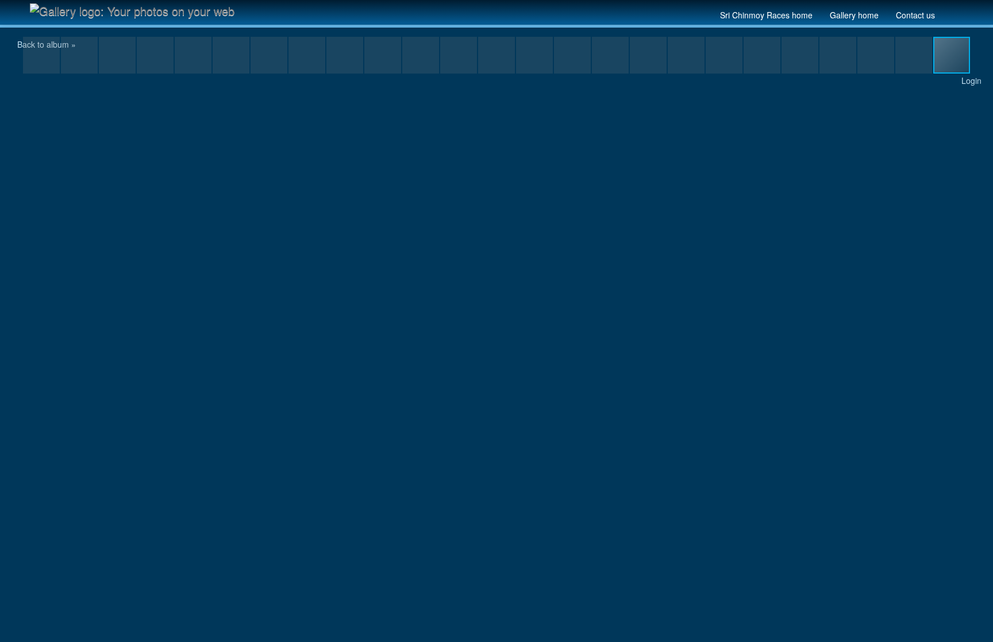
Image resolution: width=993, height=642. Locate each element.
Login (971, 80)
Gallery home (854, 15)
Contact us (915, 15)
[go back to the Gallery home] (137, 10)
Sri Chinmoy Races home (766, 15)
